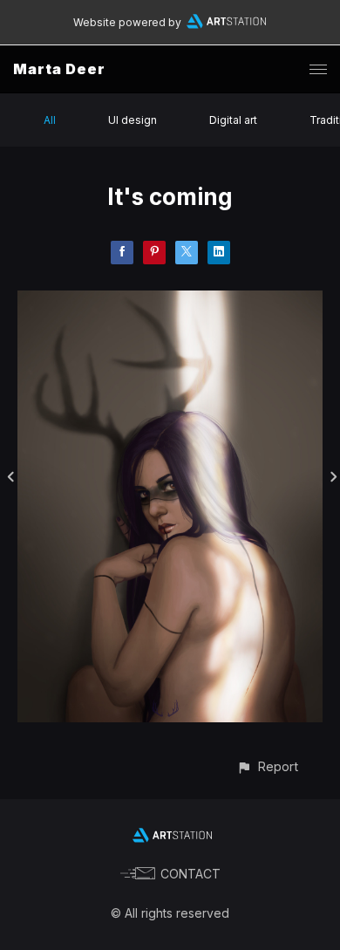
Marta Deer (59, 69)
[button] (267, 766)
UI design (132, 119)
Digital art (233, 119)
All (50, 119)
